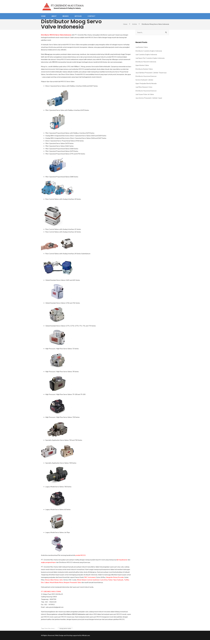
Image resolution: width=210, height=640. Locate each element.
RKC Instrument (90, 577)
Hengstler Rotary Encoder (115, 577)
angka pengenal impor (48, 562)
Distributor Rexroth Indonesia (146, 62)
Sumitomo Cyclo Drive (100, 580)
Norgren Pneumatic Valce (72, 582)
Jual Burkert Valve (142, 47)
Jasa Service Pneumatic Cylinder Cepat (149, 98)
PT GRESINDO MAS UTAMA (51, 591)
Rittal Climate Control (84, 580)
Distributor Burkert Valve (144, 69)
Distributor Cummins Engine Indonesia (149, 51)
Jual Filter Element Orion (144, 87)
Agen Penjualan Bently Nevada (146, 83)
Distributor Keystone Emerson (146, 76)
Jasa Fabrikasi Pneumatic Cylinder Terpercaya (151, 73)
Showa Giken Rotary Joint (54, 580)
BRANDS (66, 16)
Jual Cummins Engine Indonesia (146, 54)
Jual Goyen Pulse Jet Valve (145, 94)
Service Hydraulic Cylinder (144, 80)
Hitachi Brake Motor (56, 582)
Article (134, 24)
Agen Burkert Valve (142, 65)
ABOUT (54, 16)
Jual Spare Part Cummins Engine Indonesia (150, 58)
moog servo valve (65, 628)
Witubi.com (86, 635)
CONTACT (91, 16)
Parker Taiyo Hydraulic (115, 580)
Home (125, 24)
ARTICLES (78, 16)
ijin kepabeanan (122, 560)
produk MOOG (80, 555)
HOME (43, 16)
